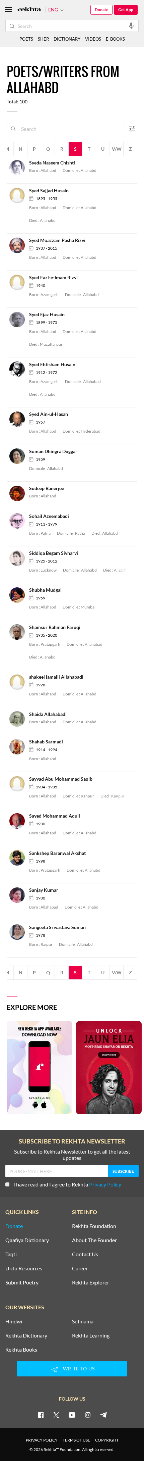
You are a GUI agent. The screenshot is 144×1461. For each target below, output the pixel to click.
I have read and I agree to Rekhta (67, 1184)
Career (80, 1268)
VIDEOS (93, 39)
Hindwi (13, 1321)
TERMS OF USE (76, 1440)
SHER (43, 39)
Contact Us (85, 1254)
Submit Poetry (22, 1282)
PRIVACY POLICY (42, 1440)
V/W (117, 149)
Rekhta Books (21, 1349)
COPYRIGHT (107, 1440)
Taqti (11, 1254)
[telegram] (103, 1414)
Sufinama (82, 1321)
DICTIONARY (67, 39)
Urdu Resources (23, 1268)
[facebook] (40, 1414)
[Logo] (29, 10)
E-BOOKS (115, 39)
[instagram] (87, 1414)
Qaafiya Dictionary (27, 1240)
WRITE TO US (79, 1368)
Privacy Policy (105, 1184)
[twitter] (56, 1414)
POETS (26, 39)
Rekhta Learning (91, 1335)
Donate (101, 9)
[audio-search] (131, 25)
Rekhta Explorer (90, 1282)
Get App (125, 9)
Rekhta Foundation (94, 1226)
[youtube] (72, 1414)
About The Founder (94, 1240)
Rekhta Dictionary (26, 1335)
